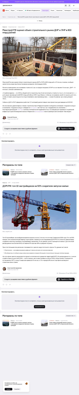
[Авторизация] (69, 5)
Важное (52, 169)
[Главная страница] (7, 5)
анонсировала (39, 111)
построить (33, 107)
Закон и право (19, 169)
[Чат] (65, 5)
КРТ (9, 182)
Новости (4, 26)
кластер (19, 109)
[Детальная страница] (20, 172)
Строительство (12, 26)
